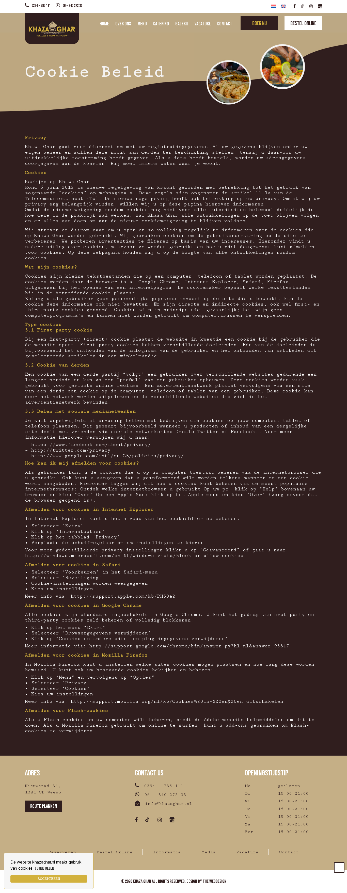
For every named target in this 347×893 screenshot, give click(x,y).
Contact (224, 24)
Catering (161, 24)
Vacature (203, 24)
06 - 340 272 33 (72, 5)
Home (104, 24)
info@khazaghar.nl (168, 803)
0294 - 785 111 (41, 5)
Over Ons (123, 24)
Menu (142, 24)
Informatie (167, 852)
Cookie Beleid (45, 868)
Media (208, 852)
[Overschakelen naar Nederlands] (273, 6)
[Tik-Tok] (302, 6)
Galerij (181, 24)
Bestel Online (114, 852)
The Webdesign (214, 881)
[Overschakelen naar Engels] (283, 6)
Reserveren (62, 852)
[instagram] (311, 6)
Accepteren (49, 879)
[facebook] (294, 6)
